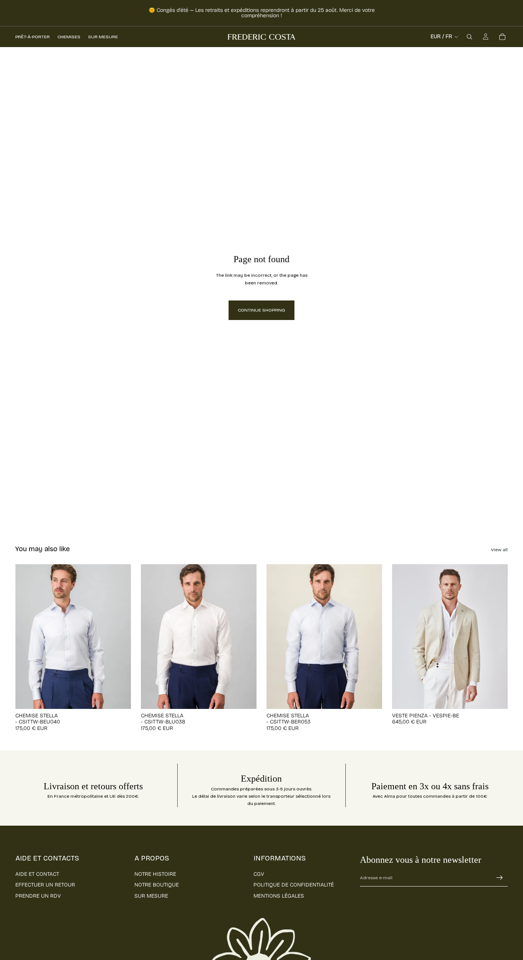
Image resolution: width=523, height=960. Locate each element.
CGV (258, 874)
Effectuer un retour (45, 885)
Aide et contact (37, 874)
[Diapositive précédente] (26, 636)
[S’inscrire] (500, 878)
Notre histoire (155, 874)
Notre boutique (156, 885)
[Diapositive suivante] (119, 636)
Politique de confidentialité (293, 885)
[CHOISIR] (119, 697)
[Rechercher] (469, 36)
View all (499, 549)
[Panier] (502, 36)
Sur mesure (151, 896)
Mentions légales (278, 896)
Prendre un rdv (38, 896)
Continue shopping (261, 310)
